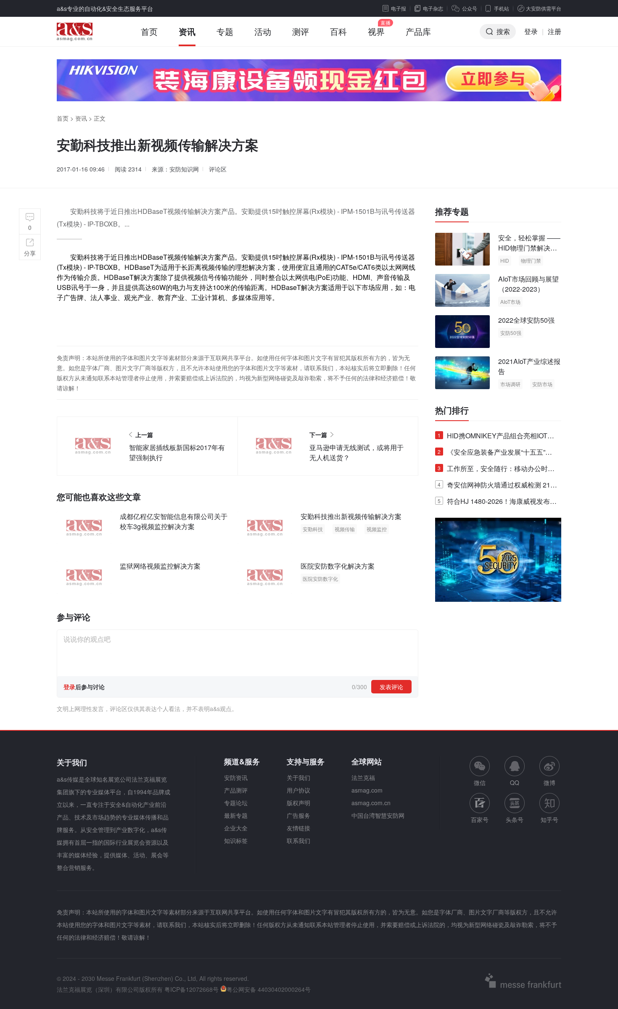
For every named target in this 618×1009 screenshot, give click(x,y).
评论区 (218, 169)
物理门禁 (531, 260)
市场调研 (510, 383)
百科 (338, 31)
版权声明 (298, 802)
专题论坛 (236, 802)
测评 (300, 31)
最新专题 (236, 815)
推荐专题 (452, 211)
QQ (514, 782)
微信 (480, 771)
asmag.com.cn (371, 802)
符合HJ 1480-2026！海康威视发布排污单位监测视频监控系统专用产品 (497, 502)
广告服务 (298, 815)
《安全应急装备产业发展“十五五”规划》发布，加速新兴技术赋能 (495, 453)
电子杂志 (433, 8)
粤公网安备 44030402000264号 (269, 989)
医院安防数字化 (320, 578)
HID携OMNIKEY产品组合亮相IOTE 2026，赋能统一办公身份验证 (495, 437)
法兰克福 (363, 777)
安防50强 (510, 332)
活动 (262, 31)
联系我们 (298, 840)
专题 (225, 31)
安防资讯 (236, 777)
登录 (531, 31)
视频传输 (345, 528)
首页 (149, 31)
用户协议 (298, 790)
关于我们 (298, 777)
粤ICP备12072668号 (191, 989)
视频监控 (377, 528)
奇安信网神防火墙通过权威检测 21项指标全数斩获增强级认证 (497, 486)
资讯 (187, 31)
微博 (549, 782)
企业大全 (236, 828)
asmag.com (367, 790)
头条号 (514, 819)
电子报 (398, 8)
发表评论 (391, 686)
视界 (376, 31)
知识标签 (236, 840)
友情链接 (298, 828)
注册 (554, 31)
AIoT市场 (510, 301)
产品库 (418, 31)
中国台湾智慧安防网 (377, 815)
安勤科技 (313, 528)
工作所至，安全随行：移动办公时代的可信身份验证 (496, 470)
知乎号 (549, 819)
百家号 (480, 819)
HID (504, 260)
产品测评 (236, 790)
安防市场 (542, 383)
